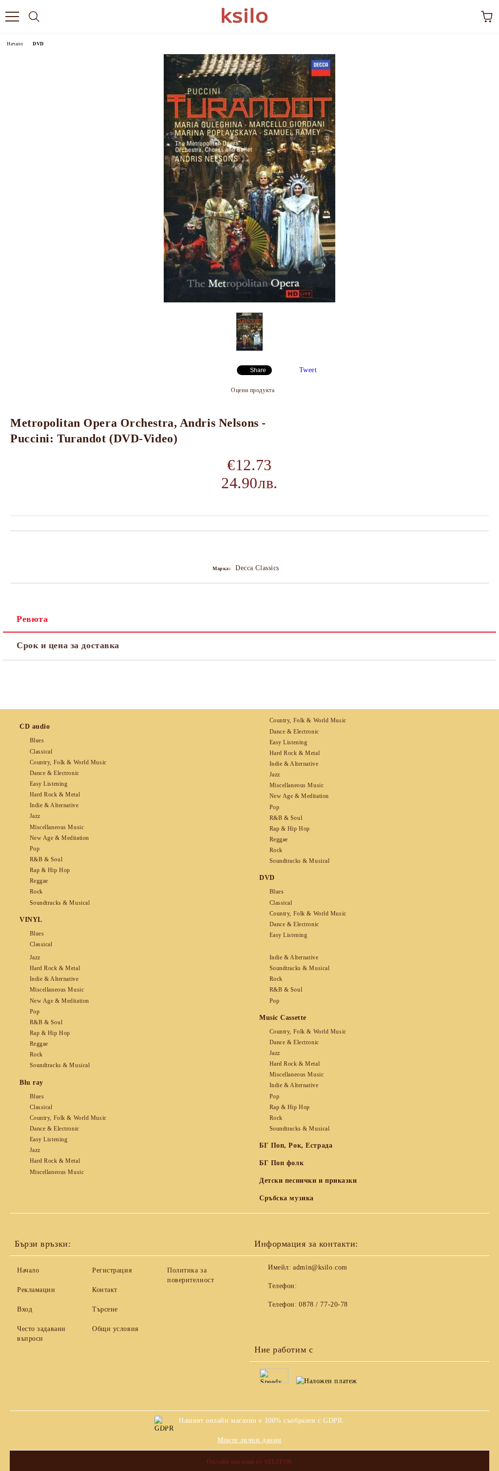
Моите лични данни (249, 1440)
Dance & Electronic (54, 773)
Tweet (308, 370)
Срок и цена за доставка (68, 645)
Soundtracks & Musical (60, 902)
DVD (38, 43)
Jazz (35, 816)
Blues (37, 740)
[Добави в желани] (482, 548)
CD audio (34, 726)
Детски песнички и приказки (308, 1180)
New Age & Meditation (59, 838)
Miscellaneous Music (57, 827)
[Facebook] (267, 1324)
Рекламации (36, 1289)
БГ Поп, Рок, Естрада (295, 1145)
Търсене (105, 1309)
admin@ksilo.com (320, 1267)
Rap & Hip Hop (50, 870)
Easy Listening (48, 783)
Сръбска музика (286, 1198)
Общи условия (115, 1328)
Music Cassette (283, 1017)
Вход (24, 1309)
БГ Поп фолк (281, 1163)
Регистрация (112, 1270)
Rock (36, 891)
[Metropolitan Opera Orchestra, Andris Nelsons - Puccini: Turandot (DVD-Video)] (249, 300)
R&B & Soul (46, 859)
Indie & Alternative (54, 805)
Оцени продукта (252, 390)
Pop (34, 848)
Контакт (104, 1289)
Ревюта (32, 619)
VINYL (30, 919)
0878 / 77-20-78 (323, 1304)
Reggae (39, 880)
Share (258, 370)
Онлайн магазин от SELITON (249, 1461)
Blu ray (31, 1082)
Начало (15, 43)
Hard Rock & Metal (55, 794)
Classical (41, 751)
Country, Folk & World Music (68, 762)
